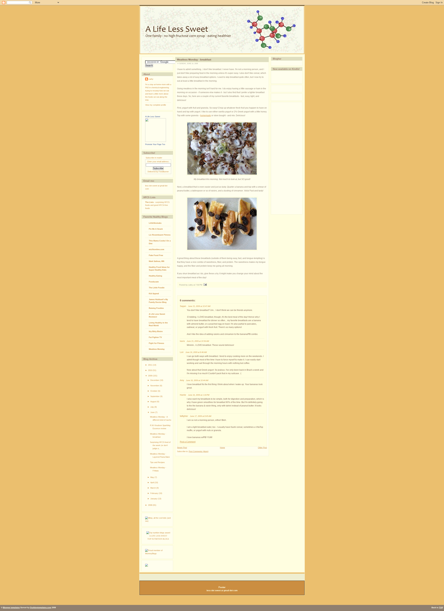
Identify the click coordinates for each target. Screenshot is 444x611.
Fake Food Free (156, 255)
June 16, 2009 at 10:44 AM (197, 380)
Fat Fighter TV (155, 337)
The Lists (149, 202)
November (155, 386)
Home (222, 448)
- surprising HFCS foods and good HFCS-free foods (157, 205)
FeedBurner (164, 172)
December (155, 380)
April (152, 482)
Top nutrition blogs (158, 539)
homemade (205, 115)
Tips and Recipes (157, 462)
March (153, 488)
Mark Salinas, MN (156, 261)
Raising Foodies (156, 308)
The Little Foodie (156, 288)
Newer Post (182, 448)
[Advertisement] (285, 158)
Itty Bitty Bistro (156, 331)
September (155, 396)
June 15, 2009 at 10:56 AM (198, 341)
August (153, 402)
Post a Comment (187, 442)
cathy (151, 79)
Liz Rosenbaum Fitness (159, 235)
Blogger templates (11, 607)
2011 (150, 365)
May (152, 477)
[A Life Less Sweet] (155, 141)
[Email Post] (205, 285)
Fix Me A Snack (156, 229)
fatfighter (184, 416)
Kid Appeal (154, 293)
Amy (182, 380)
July (152, 407)
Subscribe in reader (154, 158)
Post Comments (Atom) (198, 451)
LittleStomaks (155, 223)
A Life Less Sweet (152, 116)
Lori (181, 352)
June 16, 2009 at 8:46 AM (196, 352)
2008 (150, 505)
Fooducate (154, 282)
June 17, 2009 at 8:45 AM (200, 416)
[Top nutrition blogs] (158, 533)
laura (182, 341)
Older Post (262, 448)
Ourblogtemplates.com (40, 607)
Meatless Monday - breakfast (194, 59)
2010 (150, 370)
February (154, 493)
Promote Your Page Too (155, 144)
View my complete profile (155, 105)
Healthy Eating (155, 276)
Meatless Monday (157, 349)
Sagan (183, 306)
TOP (441, 607)
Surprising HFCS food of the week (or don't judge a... (160, 445)
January (154, 499)
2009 (150, 376)
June (152, 412)
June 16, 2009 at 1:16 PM (198, 395)
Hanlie (183, 395)
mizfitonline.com (156, 249)
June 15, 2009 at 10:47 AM (199, 306)
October (154, 391)
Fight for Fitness (156, 343)
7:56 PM (198, 285)
